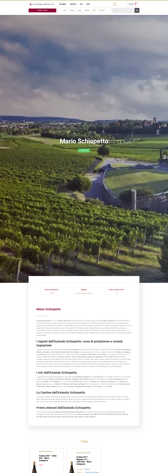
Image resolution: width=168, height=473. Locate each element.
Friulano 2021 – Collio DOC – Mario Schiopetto (47, 458)
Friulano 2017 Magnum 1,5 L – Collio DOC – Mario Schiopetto (84, 460)
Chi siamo (62, 4)
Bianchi (87, 469)
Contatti (73, 4)
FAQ (81, 4)
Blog (88, 4)
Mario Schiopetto (46, 451)
